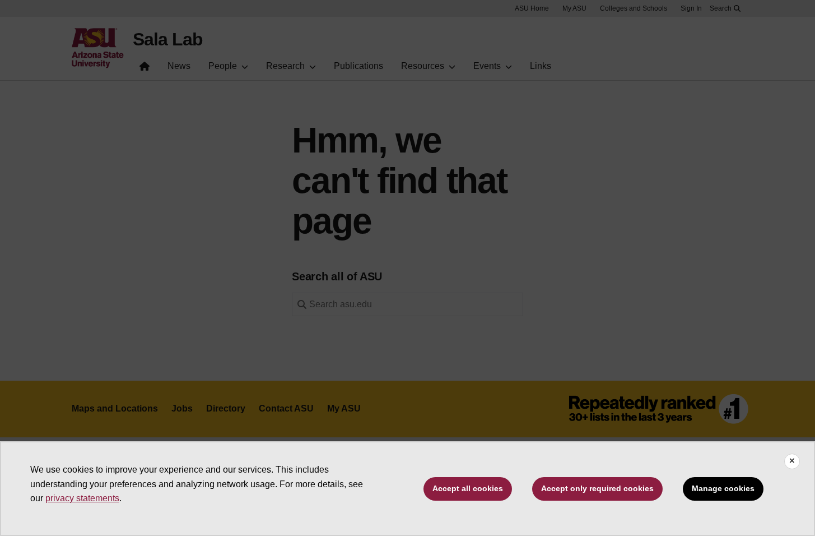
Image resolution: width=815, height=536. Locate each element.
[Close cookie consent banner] (792, 461)
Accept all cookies (467, 488)
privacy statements (82, 498)
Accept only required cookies (597, 488)
